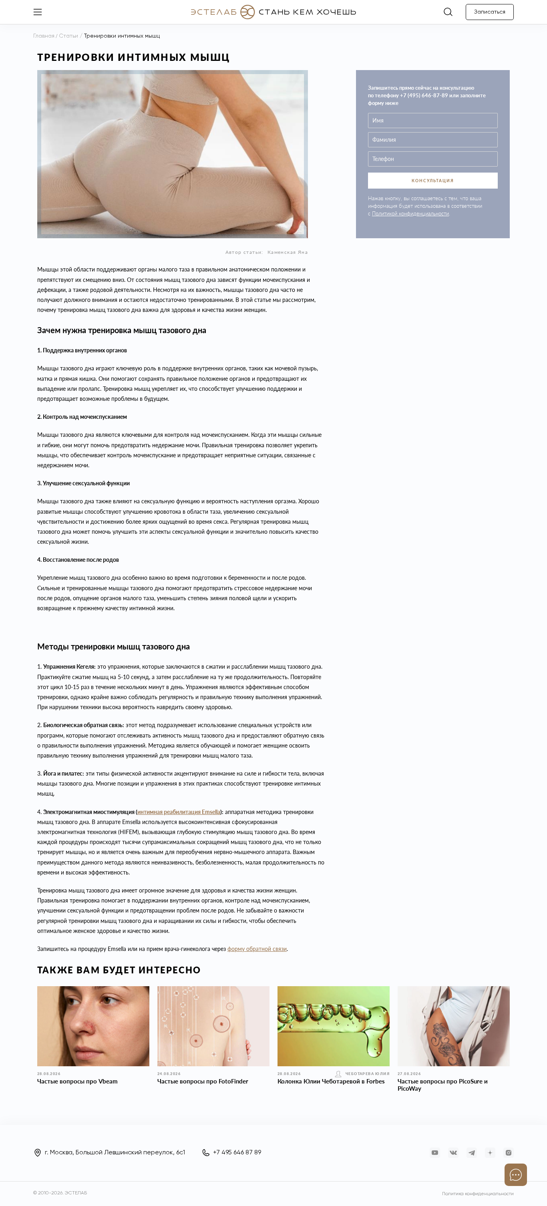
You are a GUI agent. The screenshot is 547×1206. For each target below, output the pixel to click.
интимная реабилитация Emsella (178, 811)
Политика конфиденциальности (478, 1194)
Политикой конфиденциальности (410, 213)
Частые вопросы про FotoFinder (202, 1081)
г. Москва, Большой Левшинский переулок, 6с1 (115, 1153)
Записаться (489, 12)
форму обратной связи (257, 948)
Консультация (433, 180)
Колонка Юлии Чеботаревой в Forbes (331, 1081)
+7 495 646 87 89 (237, 1153)
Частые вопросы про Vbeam (77, 1081)
